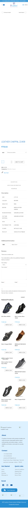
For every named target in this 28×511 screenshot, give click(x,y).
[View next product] (25, 12)
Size (3, 152)
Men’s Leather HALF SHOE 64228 (6, 400)
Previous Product (7, 12)
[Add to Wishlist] (11, 161)
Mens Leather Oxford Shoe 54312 (6, 362)
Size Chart (6, 172)
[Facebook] (3, 485)
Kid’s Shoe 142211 (5, 316)
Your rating (4, 262)
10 (12, 244)
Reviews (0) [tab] (14, 188)
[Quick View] (4, 324)
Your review (4, 267)
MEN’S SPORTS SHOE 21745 (20, 372)
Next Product (21, 12)
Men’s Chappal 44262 (6, 344)
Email (16, 282)
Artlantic (17, 504)
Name (3, 282)
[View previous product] (2, 12)
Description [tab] (14, 182)
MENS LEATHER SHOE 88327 (20, 344)
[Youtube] (11, 485)
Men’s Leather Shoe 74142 (19, 317)
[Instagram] (7, 485)
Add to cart (19, 162)
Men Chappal (13, 169)
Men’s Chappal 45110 (20, 399)
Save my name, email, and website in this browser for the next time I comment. (13, 291)
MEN (8, 169)
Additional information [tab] (14, 185)
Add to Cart (9, 324)
